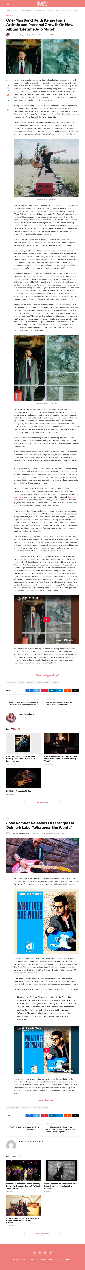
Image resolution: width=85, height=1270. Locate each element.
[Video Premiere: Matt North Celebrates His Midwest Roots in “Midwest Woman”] (23, 1205)
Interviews (42, 1259)
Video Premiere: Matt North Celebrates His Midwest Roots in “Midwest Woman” (23, 1220)
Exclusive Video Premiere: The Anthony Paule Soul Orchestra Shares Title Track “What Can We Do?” (23, 1186)
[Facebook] (8, 86)
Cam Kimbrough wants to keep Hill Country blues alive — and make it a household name (21, 758)
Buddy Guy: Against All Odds (18, 791)
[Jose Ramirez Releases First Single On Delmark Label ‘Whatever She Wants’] (42, 855)
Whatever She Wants (40, 1107)
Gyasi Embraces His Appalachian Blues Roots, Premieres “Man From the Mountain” (60, 1186)
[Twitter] (8, 90)
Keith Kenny (31, 682)
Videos (61, 1259)
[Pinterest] (8, 105)
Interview (21, 682)
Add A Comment (42, 802)
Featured (9, 15)
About (69, 1259)
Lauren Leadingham (19, 35)
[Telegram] (8, 100)
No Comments (43, 35)
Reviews (31, 1259)
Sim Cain (55, 682)
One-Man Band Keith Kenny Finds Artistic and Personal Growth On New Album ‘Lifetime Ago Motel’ (60, 1129)
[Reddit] (8, 95)
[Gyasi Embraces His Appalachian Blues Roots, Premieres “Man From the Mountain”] (61, 1170)
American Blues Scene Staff (21, 833)
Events (52, 1259)
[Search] (77, 3)
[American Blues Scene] (42, 3)
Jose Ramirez (46, 1100)
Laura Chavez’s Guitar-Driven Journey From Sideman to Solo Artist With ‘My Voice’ (60, 758)
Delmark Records (13, 1107)
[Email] (8, 110)
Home (15, 1259)
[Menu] (8, 3)
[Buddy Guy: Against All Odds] (23, 778)
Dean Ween (11, 682)
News (8, 818)
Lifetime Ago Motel (46, 675)
